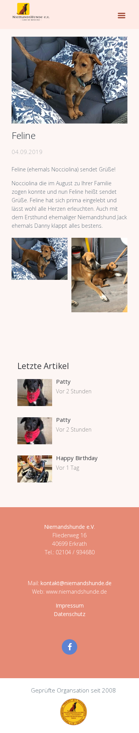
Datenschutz (69, 614)
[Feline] (69, 80)
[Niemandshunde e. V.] (31, 11)
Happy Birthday (77, 458)
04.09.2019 (27, 152)
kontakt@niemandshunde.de (76, 583)
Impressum (70, 605)
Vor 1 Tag (67, 467)
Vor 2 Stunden (74, 391)
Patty (63, 381)
